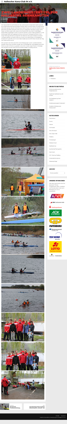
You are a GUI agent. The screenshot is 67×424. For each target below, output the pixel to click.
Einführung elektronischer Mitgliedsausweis (55, 90)
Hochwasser (52, 127)
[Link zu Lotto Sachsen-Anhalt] (55, 252)
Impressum (63, 415)
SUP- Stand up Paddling (54, 155)
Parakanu (51, 136)
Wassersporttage (53, 161)
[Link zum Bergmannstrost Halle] (55, 230)
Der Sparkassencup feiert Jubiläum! (55, 99)
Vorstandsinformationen (54, 158)
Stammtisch (52, 152)
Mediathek (53, 78)
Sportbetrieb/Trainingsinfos (55, 149)
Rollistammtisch (53, 143)
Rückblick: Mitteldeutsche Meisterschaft (55, 107)
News (3, 9)
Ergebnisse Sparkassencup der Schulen (56, 94)
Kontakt (57, 415)
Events (50, 121)
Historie (51, 124)
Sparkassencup (52, 146)
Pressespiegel (52, 139)
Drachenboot (52, 118)
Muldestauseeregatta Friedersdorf (57, 103)
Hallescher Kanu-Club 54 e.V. (18, 1)
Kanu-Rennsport (53, 130)
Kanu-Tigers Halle (53, 133)
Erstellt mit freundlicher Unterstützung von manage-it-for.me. (53, 417)
